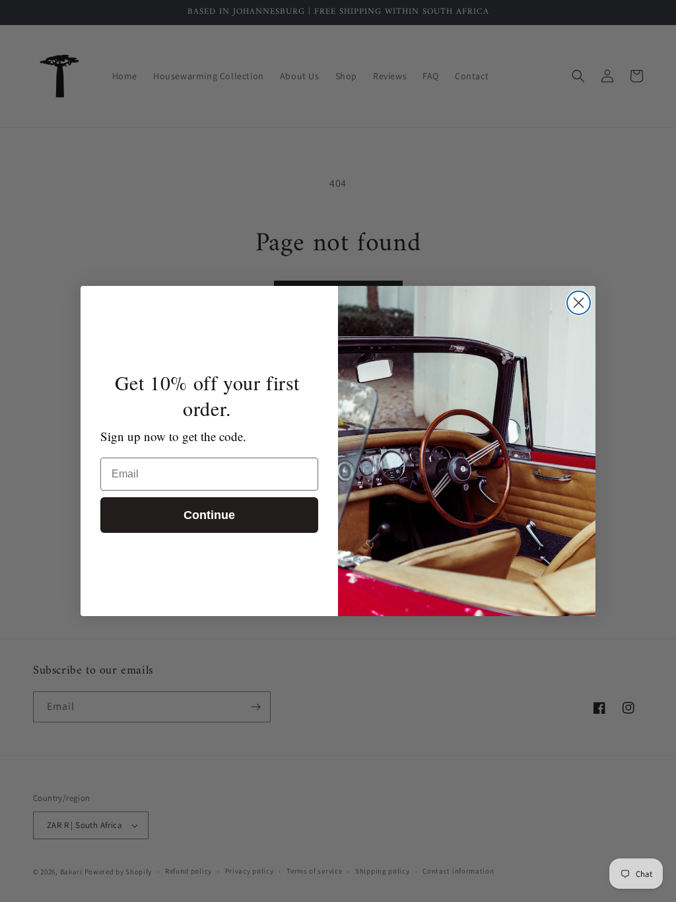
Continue (209, 515)
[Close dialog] (578, 302)
